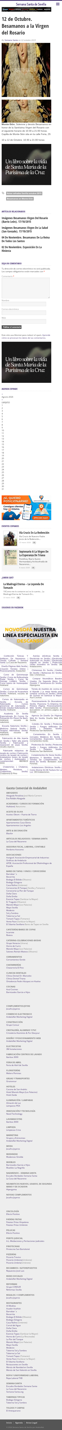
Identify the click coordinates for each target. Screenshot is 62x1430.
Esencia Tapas (13, 899)
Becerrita (10, 876)
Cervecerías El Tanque (16, 888)
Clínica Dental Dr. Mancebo (18, 975)
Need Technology (14, 1113)
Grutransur (11, 1081)
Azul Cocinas (12, 989)
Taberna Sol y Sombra (16, 1350)
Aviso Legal (31, 1422)
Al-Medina (11, 1305)
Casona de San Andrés (16, 1089)
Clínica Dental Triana (15, 978)
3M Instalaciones (14, 1049)
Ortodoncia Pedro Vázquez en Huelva (23, 981)
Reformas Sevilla (14, 1289)
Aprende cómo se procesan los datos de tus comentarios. (26, 336)
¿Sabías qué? (8, 577)
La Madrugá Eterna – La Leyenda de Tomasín (23, 585)
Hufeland (10, 806)
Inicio (9, 1422)
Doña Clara (11, 893)
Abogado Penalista (14, 795)
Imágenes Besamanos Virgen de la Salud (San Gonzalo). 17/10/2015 (25, 229)
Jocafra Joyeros (13, 1008)
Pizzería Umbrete (14, 1260)
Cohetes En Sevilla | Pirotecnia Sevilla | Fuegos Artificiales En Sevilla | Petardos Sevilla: (46, 726)
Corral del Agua (13, 1325)
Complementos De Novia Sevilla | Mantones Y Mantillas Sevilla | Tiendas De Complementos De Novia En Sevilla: (46, 758)
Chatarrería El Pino (15, 967)
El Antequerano (13, 1410)
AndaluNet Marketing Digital (19, 1016)
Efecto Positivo (13, 1214)
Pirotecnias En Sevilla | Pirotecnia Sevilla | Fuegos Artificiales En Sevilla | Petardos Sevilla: (46, 747)
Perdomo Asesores (15, 849)
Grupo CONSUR (13, 1287)
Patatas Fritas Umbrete (17, 1225)
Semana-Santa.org (14, 1391)
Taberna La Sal (13, 916)
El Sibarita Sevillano (15, 924)
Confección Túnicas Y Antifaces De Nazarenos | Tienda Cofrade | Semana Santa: (14, 659)
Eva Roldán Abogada (15, 798)
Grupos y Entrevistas (15, 1138)
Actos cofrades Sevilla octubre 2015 (24, 193)
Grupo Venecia (13, 943)
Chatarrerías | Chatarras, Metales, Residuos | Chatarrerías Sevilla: (14, 769)
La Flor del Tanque (14, 1339)
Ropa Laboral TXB (14, 1378)
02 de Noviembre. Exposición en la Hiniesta (22, 248)
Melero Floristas (13, 1073)
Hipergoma (11, 1189)
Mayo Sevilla (12, 907)
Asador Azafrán (13, 1308)
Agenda (19, 1422)
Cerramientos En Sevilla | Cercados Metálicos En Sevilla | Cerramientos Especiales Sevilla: (46, 736)
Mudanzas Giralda (14, 1157)
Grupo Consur (12, 1025)
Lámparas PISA (13, 1105)
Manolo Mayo (12, 904)
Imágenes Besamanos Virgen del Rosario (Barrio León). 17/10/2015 (25, 219)
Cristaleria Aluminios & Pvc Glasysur (23, 1033)
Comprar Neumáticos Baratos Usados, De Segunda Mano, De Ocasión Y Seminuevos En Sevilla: (46, 681)
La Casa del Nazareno (16, 841)
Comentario (8, 276)
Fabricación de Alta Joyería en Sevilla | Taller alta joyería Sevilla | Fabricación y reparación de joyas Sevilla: (14, 741)
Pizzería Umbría (13, 1262)
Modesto (10, 910)
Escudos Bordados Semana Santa (21, 1175)
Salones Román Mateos (17, 951)
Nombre (5, 300)
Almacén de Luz (13, 1103)
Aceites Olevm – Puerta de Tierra (21, 814)
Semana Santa (11, 40)
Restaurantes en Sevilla (17, 1364)
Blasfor (9, 833)
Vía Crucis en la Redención (34, 532)
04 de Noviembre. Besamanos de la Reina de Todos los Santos (26, 239)
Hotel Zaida (11, 1095)
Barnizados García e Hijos (18, 992)
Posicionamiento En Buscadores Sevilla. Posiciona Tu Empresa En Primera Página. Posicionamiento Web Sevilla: (46, 704)
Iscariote (10, 932)
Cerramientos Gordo (15, 959)
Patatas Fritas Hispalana (17, 1222)
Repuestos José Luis (15, 1270)
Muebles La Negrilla (15, 1167)
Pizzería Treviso (13, 1257)
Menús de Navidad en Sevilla (19, 1367)
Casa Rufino (11, 885)
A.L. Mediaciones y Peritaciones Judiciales (25, 1241)
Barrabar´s (11, 874)
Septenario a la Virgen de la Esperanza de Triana (33, 553)
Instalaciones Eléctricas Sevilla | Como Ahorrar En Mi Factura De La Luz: (46, 769)
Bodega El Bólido (14, 879)
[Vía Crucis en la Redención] (10, 545)
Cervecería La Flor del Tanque (20, 890)
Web (4, 317)
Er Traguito (11, 902)
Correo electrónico (10, 309)
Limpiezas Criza (13, 1130)
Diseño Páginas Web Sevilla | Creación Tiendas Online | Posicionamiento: (14, 668)
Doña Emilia (11, 896)
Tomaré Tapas (13, 918)
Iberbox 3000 (12, 1057)
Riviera (9, 935)
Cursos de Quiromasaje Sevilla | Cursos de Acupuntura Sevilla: (14, 691)
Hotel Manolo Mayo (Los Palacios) (21, 1092)
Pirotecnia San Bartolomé (18, 1249)
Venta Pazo (11, 921)
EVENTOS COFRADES (10, 526)
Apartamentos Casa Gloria (18, 822)
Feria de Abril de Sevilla (17, 1065)
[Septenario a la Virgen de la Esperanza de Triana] (10, 564)
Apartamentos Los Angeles (18, 825)
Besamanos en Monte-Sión (20, 198)
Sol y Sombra (12, 913)
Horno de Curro (13, 946)
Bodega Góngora (14, 882)
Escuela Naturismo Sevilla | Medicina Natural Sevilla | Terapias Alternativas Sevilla (14, 728)
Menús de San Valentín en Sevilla (21, 1370)
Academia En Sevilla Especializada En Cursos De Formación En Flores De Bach (14, 716)
